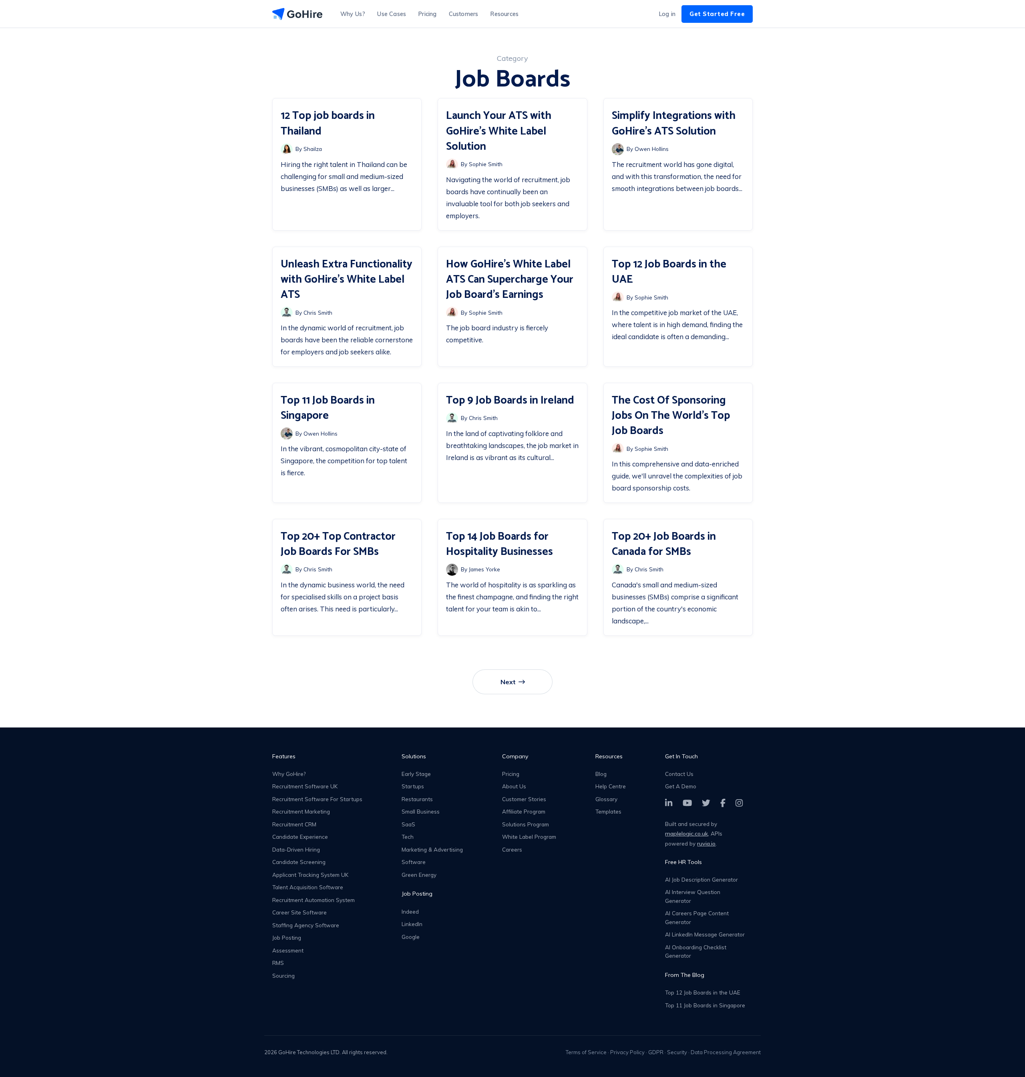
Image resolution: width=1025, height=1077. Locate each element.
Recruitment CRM (294, 824)
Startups (413, 786)
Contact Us (679, 773)
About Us (514, 786)
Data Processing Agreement (726, 1052)
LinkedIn (412, 923)
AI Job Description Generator (701, 879)
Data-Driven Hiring (296, 849)
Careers (512, 849)
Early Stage (416, 773)
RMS (278, 962)
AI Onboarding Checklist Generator (695, 951)
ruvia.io (706, 843)
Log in (667, 14)
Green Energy (419, 874)
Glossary (606, 799)
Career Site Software (299, 912)
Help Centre (610, 786)
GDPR (655, 1052)
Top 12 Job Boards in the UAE (702, 992)
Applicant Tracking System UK (310, 874)
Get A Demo (680, 786)
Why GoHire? (288, 773)
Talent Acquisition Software (307, 887)
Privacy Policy (627, 1052)
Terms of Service (586, 1052)
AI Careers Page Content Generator (697, 917)
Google (411, 936)
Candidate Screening (299, 861)
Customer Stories (524, 799)
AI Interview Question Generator (692, 896)
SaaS (408, 824)
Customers (463, 14)
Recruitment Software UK (305, 786)
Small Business (421, 811)
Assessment (287, 950)
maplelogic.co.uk (686, 833)
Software (414, 861)
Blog (601, 773)
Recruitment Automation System (313, 899)
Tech (408, 836)
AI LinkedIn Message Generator (705, 934)
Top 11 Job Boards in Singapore (705, 1005)
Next (508, 682)
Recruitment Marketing (301, 811)
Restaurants (417, 799)
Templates (608, 811)
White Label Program (529, 836)
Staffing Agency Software (305, 925)
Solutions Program (525, 824)
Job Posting (286, 937)
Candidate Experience (300, 836)
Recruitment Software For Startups (317, 799)
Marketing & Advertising (432, 849)
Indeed (410, 911)
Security (677, 1052)
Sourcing (283, 975)
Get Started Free (717, 14)
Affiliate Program (523, 811)
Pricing (427, 14)
